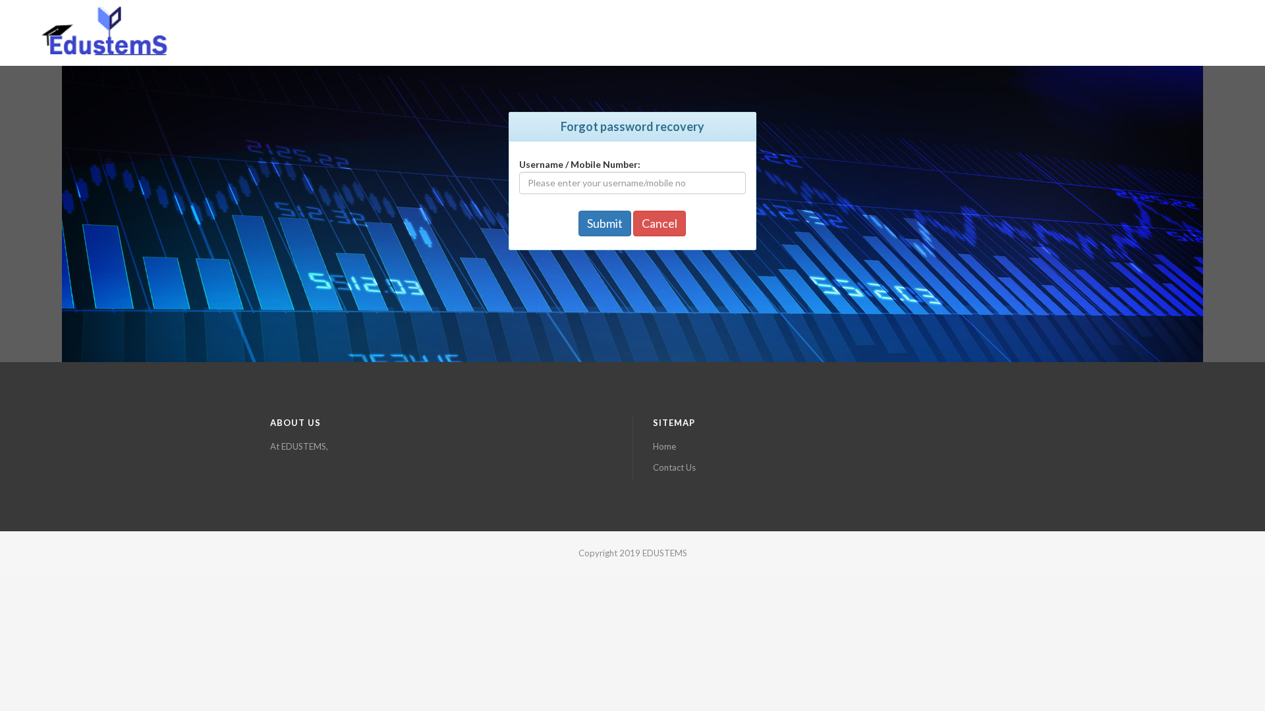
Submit (605, 223)
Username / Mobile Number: (579, 164)
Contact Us (674, 467)
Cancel (659, 223)
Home (664, 446)
